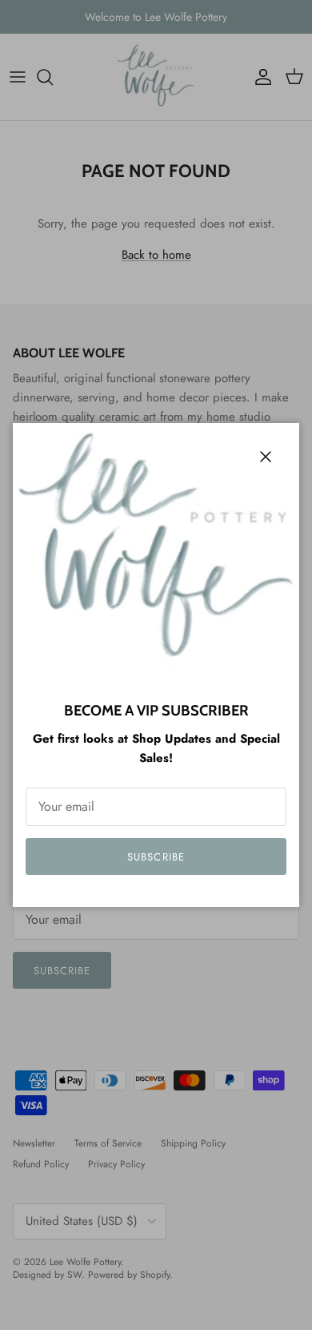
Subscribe (155, 856)
